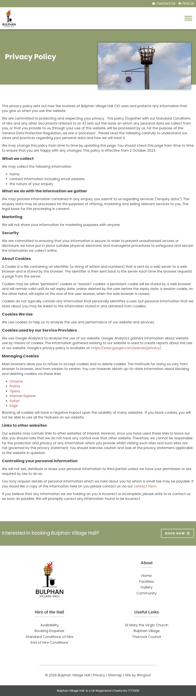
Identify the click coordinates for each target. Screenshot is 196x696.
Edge (14, 405)
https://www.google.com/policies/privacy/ (126, 348)
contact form (145, 486)
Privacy (99, 675)
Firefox (15, 386)
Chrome (16, 381)
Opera (15, 391)
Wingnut (144, 675)
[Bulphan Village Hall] (49, 579)
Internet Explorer (23, 396)
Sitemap (115, 675)
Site (128, 675)
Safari (14, 401)
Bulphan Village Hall (74, 675)
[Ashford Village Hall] (9, 18)
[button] (188, 18)
